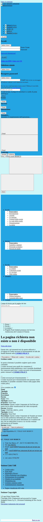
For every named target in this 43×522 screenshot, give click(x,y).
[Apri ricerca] (25, 165)
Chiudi (3, 101)
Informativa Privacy (11, 473)
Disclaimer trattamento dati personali (13, 504)
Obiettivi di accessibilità (13, 479)
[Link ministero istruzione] (10, 4)
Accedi (4, 37)
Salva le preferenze (17, 427)
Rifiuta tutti (18, 357)
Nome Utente (25, 47)
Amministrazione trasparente (14, 485)
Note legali (8, 471)
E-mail (23, 80)
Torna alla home (6, 346)
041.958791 (12, 445)
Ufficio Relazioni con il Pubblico (16, 475)
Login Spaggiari (16, 88)
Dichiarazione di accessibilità (14, 477)
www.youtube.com (7, 387)
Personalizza (5, 357)
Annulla (4, 154)
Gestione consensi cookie (13, 483)
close (3, 192)
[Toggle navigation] (17, 182)
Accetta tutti (32, 357)
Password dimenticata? (8, 53)
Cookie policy (9, 469)
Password (24, 49)
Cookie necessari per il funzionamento (13, 378)
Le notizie (8, 328)
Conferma (11, 154)
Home (7, 324)
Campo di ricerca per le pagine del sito (13, 303)
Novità (7, 326)
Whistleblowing (10, 481)
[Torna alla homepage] (21, 156)
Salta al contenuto (7, 2)
